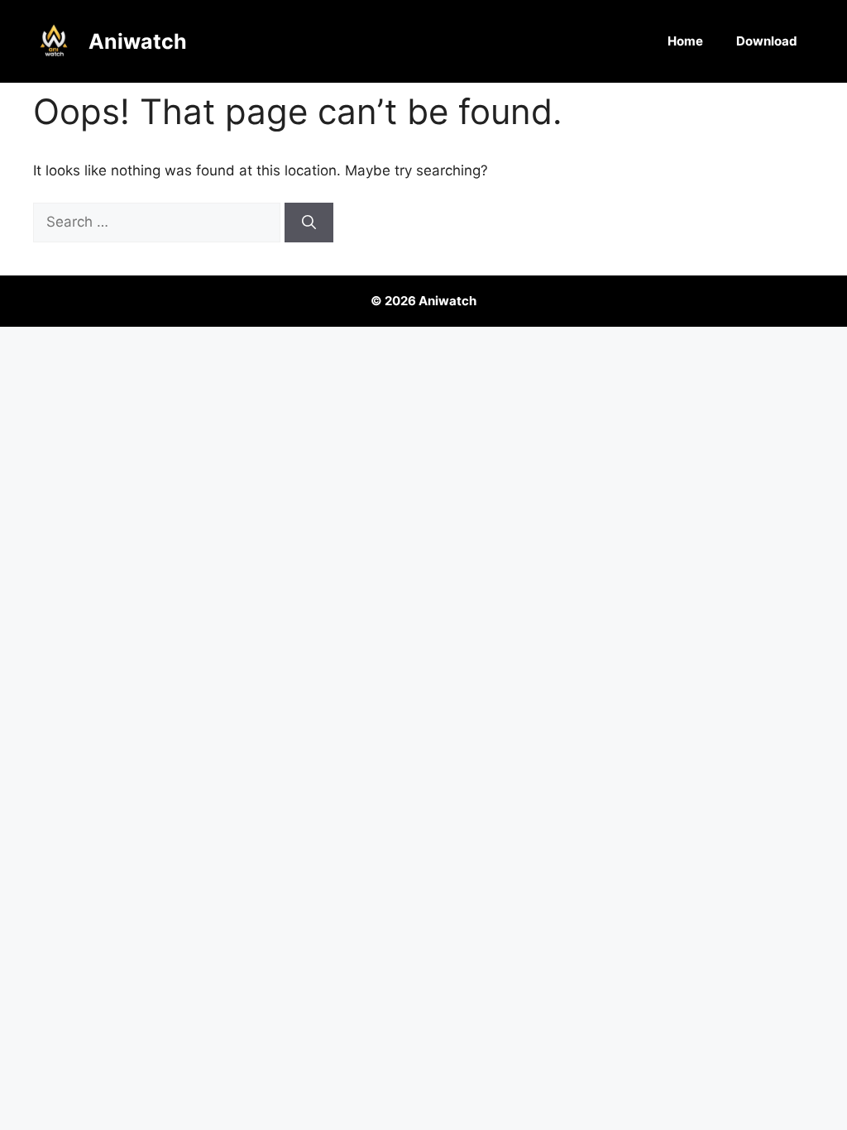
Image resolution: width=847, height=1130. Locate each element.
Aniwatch (138, 41)
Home (685, 41)
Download (766, 41)
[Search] (309, 222)
